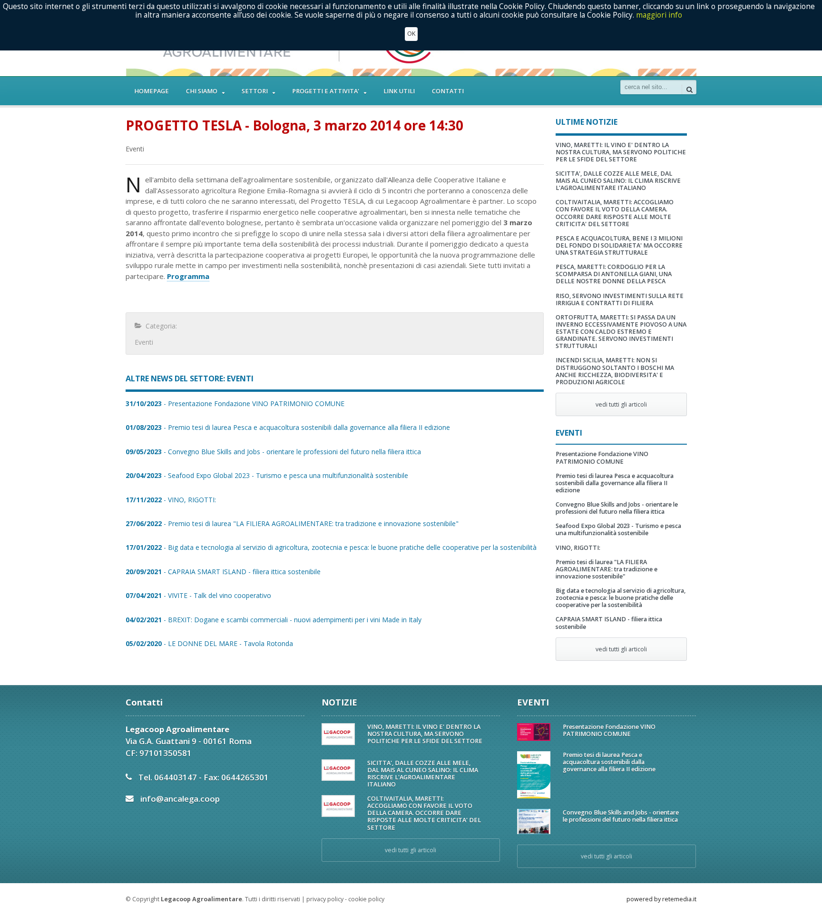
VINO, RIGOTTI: (578, 548)
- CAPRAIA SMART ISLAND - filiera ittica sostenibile (223, 571)
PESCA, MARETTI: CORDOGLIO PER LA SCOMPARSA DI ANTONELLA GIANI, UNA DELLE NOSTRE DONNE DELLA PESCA (614, 274)
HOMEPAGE (151, 91)
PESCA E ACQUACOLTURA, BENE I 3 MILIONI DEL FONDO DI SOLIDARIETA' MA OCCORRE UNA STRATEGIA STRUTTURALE (619, 245)
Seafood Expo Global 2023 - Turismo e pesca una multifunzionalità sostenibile (618, 529)
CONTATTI (448, 91)
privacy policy (324, 899)
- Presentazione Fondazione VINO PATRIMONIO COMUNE (235, 403)
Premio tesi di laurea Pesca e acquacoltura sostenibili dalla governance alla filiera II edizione (615, 483)
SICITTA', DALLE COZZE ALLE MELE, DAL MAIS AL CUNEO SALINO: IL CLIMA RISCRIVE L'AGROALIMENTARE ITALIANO (618, 180)
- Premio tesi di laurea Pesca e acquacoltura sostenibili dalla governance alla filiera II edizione (288, 427)
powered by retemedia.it (661, 899)
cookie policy (366, 899)
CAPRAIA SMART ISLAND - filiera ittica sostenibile (609, 622)
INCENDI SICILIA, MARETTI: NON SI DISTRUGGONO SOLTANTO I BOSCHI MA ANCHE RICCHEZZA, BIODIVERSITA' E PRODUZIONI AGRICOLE (615, 371)
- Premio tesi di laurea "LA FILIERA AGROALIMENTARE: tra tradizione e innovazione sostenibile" (292, 523)
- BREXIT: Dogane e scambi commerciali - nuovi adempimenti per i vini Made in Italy (273, 619)
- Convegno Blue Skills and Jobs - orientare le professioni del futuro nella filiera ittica (273, 451)
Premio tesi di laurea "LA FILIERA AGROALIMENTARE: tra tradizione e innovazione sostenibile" (606, 569)
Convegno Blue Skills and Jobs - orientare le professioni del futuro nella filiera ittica (617, 508)
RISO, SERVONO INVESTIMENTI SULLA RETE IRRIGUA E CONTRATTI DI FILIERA (620, 299)
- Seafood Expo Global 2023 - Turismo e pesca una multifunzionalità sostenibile (267, 475)
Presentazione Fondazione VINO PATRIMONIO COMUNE (602, 457)
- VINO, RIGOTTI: (171, 499)
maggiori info (659, 15)
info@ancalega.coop (180, 798)
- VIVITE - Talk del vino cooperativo (198, 595)
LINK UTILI (399, 91)
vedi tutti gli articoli (621, 404)
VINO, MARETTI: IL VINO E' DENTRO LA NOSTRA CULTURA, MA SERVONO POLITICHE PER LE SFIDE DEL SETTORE (621, 152)
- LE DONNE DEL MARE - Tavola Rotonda (209, 643)
